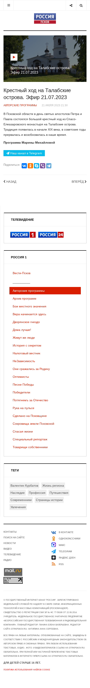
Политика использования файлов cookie (26, 670)
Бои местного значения (29, 306)
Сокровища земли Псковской (33, 423)
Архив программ (24, 298)
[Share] (71, 5)
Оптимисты (21, 376)
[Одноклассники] (30, 165)
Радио (7, 560)
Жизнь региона (53, 485)
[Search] (81, 5)
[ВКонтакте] (24, 165)
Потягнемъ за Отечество (30, 400)
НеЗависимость (24, 361)
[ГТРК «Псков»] (45, 18)
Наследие (17, 492)
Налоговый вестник (26, 353)
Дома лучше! (22, 330)
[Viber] (42, 165)
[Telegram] (48, 165)
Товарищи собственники (30, 447)
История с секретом (27, 345)
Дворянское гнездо (26, 322)
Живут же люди (24, 337)
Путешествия (59, 492)
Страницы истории (49, 500)
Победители (21, 392)
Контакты (10, 532)
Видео (7, 548)
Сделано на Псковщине (30, 416)
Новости (9, 543)
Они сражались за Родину (31, 369)
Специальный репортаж (30, 439)
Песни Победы (23, 384)
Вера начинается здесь (29, 314)
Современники (21, 500)
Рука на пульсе (23, 408)
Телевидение (12, 554)
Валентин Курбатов (24, 485)
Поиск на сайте (14, 537)
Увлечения (18, 507)
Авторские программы (29, 290)
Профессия (37, 492)
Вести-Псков (21, 273)
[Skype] (36, 165)
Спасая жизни (23, 431)
